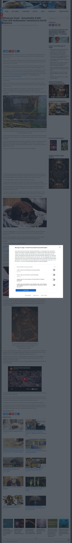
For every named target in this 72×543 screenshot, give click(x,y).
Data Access (36, 295)
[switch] (53, 270)
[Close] (60, 247)
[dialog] (36, 271)
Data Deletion (28, 295)
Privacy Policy (44, 295)
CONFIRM (25, 290)
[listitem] (36, 267)
